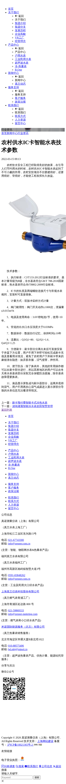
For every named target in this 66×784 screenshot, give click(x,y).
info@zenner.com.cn (19, 543)
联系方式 (20, 116)
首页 (11, 8)
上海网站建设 (45, 741)
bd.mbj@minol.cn (17, 649)
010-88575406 (16, 645)
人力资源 (20, 119)
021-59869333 (16, 610)
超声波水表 (21, 62)
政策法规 (20, 101)
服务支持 (13, 87)
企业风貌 (20, 34)
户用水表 (20, 55)
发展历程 (20, 30)
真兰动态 (20, 83)
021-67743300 (16, 540)
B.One (18, 69)
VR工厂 (19, 37)
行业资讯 (23, 133)
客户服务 (20, 98)
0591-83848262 (16, 575)
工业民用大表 (23, 59)
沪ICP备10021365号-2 (20, 744)
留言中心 (20, 123)
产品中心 (13, 44)
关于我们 (13, 12)
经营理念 (20, 41)
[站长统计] (38, 744)
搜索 (37, 777)
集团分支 (20, 26)
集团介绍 (20, 23)
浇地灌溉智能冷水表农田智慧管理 (32, 406)
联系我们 (13, 105)
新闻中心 (13, 73)
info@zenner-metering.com (22, 614)
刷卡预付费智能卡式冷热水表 (29, 402)
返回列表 (6, 409)
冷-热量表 (21, 66)
